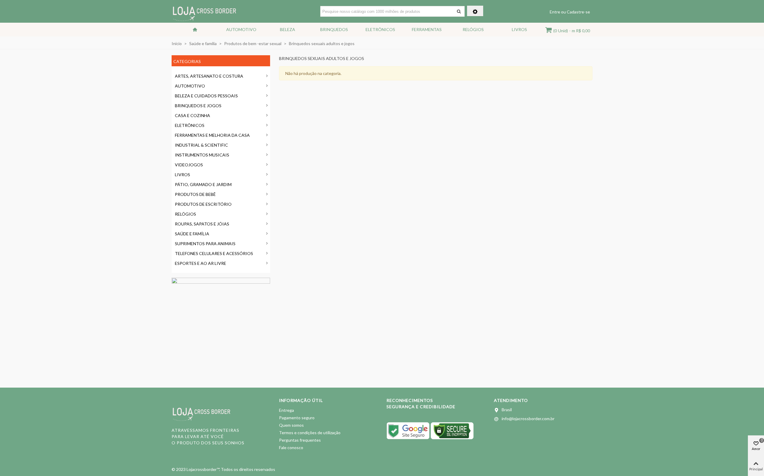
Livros (519, 29)
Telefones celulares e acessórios (214, 253)
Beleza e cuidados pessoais (206, 95)
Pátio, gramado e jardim (203, 184)
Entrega (286, 410)
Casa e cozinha (192, 115)
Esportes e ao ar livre (200, 263)
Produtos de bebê (195, 194)
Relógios (473, 29)
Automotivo (241, 29)
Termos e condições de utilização (310, 432)
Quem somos (291, 425)
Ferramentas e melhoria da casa (212, 135)
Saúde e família (192, 233)
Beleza (287, 29)
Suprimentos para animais (205, 243)
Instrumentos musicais (202, 154)
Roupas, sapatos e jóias (202, 223)
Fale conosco (291, 447)
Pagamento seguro (297, 417)
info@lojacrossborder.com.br (528, 418)
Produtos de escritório (203, 204)
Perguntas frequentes (300, 440)
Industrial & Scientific (201, 145)
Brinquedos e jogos (198, 105)
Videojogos (189, 164)
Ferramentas (427, 29)
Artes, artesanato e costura (209, 76)
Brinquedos (334, 29)
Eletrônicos (380, 29)
